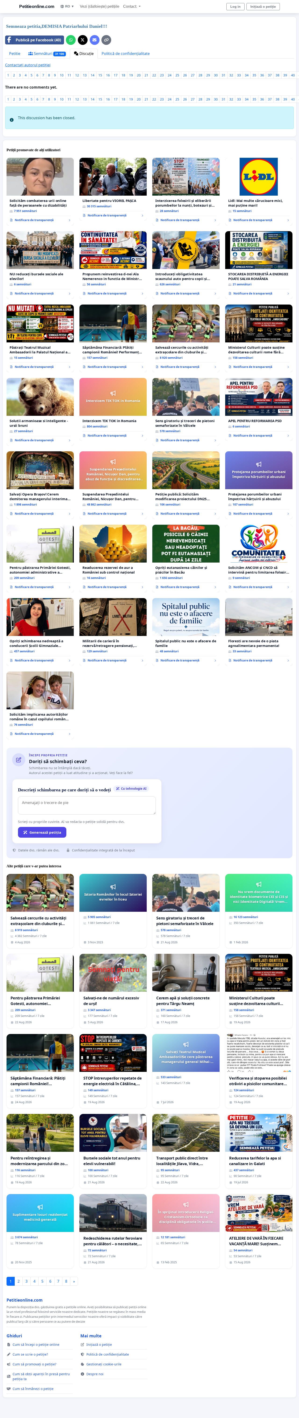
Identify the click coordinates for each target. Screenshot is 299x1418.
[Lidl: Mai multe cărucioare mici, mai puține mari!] (258, 192)
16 (108, 75)
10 (62, 75)
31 (223, 75)
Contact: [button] (130, 6)
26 (185, 75)
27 (193, 75)
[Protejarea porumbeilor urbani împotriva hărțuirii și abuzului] (258, 485)
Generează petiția (45, 832)
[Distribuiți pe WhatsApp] (71, 40)
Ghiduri (14, 1336)
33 (239, 75)
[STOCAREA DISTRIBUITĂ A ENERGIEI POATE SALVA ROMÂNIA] (258, 265)
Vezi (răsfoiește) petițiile (99, 6)
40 (293, 75)
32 (231, 75)
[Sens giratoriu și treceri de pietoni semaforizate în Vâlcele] (186, 412)
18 (123, 75)
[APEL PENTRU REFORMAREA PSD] (258, 409)
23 (162, 75)
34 (247, 75)
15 (100, 75)
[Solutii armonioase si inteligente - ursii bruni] (40, 412)
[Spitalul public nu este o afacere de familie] (186, 632)
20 (139, 75)
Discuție (86, 53)
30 (216, 75)
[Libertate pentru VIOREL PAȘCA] (113, 189)
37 (270, 75)
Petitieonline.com (36, 6)
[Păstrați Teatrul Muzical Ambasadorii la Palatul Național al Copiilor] (40, 338)
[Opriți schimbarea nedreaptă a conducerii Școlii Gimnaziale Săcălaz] (40, 632)
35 (254, 75)
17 (115, 75)
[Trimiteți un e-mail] (95, 40)
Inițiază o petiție (263, 6)
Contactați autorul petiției (27, 65)
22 (154, 75)
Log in (235, 6)
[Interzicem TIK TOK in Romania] (113, 409)
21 (146, 75)
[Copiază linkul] (106, 40)
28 (200, 75)
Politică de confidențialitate (126, 53)
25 (177, 75)
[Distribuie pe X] (83, 40)
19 (131, 75)
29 (208, 75)
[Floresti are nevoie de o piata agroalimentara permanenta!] (258, 632)
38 (277, 75)
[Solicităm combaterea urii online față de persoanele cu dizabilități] (40, 192)
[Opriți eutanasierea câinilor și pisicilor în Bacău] (186, 558)
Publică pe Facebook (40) (38, 40)
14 (92, 75)
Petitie (14, 53)
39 (285, 75)
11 (69, 75)
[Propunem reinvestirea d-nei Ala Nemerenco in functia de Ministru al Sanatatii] (113, 265)
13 (85, 75)
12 (77, 75)
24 (169, 75)
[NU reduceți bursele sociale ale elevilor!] (40, 265)
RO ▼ (69, 6)
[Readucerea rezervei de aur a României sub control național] (113, 558)
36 (262, 75)
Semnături (48, 53)
